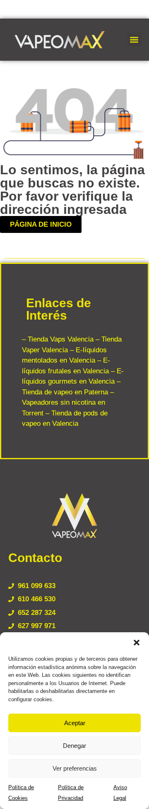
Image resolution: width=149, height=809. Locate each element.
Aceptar (74, 722)
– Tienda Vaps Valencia (58, 339)
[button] (136, 642)
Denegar (74, 745)
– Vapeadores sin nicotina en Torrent (68, 402)
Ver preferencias (75, 768)
